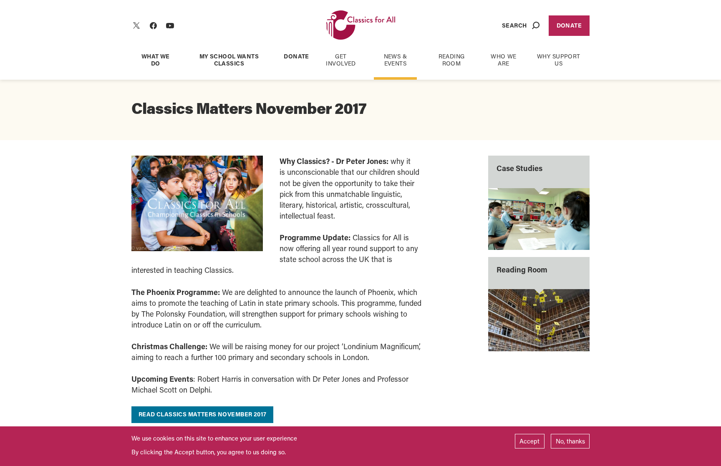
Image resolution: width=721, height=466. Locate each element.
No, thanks (570, 441)
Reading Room (452, 59)
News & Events (395, 59)
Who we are (504, 59)
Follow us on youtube (170, 25)
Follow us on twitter (136, 25)
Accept (529, 441)
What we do (155, 59)
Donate (569, 25)
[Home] (360, 25)
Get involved (340, 59)
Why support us (558, 59)
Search (514, 25)
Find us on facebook (153, 25)
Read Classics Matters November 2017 (203, 414)
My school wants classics (229, 59)
